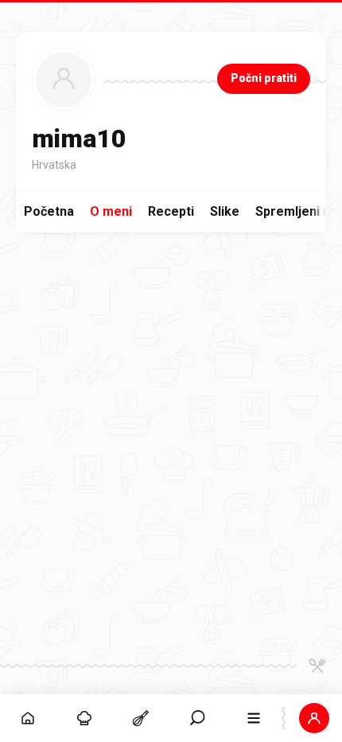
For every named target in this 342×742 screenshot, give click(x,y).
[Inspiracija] (84, 718)
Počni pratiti (264, 78)
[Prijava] (314, 718)
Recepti (171, 211)
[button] (197, 718)
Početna (49, 211)
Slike (224, 211)
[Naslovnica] (28, 718)
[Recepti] (141, 718)
